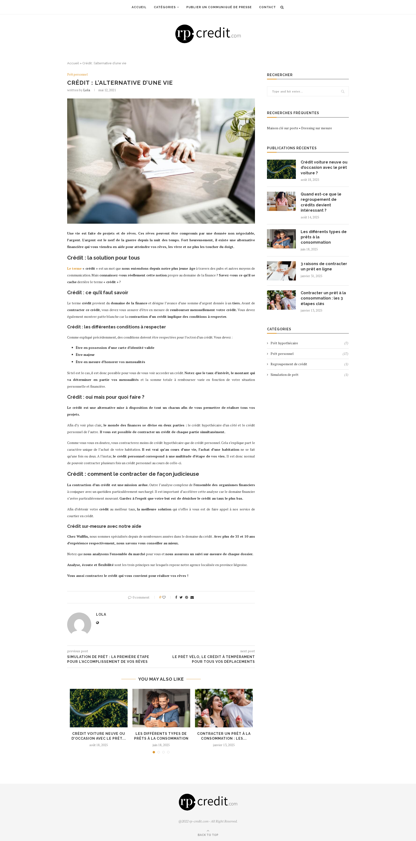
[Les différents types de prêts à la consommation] (161, 708)
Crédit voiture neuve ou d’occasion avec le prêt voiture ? (324, 167)
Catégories (165, 7)
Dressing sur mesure (316, 128)
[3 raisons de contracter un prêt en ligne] (281, 270)
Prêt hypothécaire (309, 343)
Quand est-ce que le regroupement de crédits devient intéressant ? (321, 202)
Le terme (74, 268)
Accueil (139, 7)
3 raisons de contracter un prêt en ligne (324, 266)
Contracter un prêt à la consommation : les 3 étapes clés (323, 298)
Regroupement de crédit (309, 364)
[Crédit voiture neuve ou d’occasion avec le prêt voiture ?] (99, 708)
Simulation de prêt (309, 374)
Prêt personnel (77, 75)
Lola (86, 90)
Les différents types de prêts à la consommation (324, 237)
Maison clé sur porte (282, 128)
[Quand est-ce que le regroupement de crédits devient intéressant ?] (281, 201)
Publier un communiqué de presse (219, 7)
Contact (267, 7)
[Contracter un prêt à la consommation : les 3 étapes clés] (224, 708)
